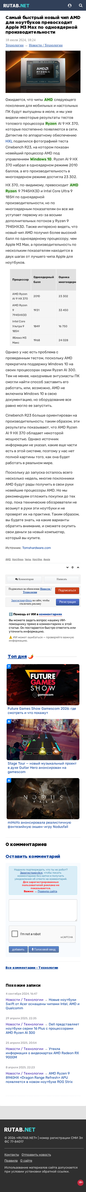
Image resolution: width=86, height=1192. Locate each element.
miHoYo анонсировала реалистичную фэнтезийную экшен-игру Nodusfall (39, 824)
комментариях (50, 614)
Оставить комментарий (33, 857)
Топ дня (17, 657)
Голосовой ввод (45, 949)
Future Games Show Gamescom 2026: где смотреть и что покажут (42, 710)
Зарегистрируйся (31, 872)
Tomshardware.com (36, 548)
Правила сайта (47, 891)
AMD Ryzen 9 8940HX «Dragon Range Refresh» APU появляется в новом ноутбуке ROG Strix (39, 1077)
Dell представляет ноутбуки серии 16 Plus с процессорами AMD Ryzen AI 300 (42, 1028)
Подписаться (67, 590)
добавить (18, 949)
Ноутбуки (17, 559)
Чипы (28, 559)
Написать (62, 579)
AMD (8, 559)
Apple (46, 559)
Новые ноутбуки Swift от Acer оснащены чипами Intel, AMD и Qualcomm (43, 1004)
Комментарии (26, 579)
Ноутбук (37, 559)
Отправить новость (36, 1155)
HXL (9, 141)
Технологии (15, 45)
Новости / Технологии (46, 45)
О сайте (26, 1161)
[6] (43, 739)
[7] (43, 684)
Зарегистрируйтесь (21, 600)
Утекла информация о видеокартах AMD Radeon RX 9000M (42, 1053)
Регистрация (67, 602)
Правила (11, 1161)
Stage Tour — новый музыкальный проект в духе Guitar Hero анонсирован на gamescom (42, 767)
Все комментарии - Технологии (32, 968)
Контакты (11, 1155)
